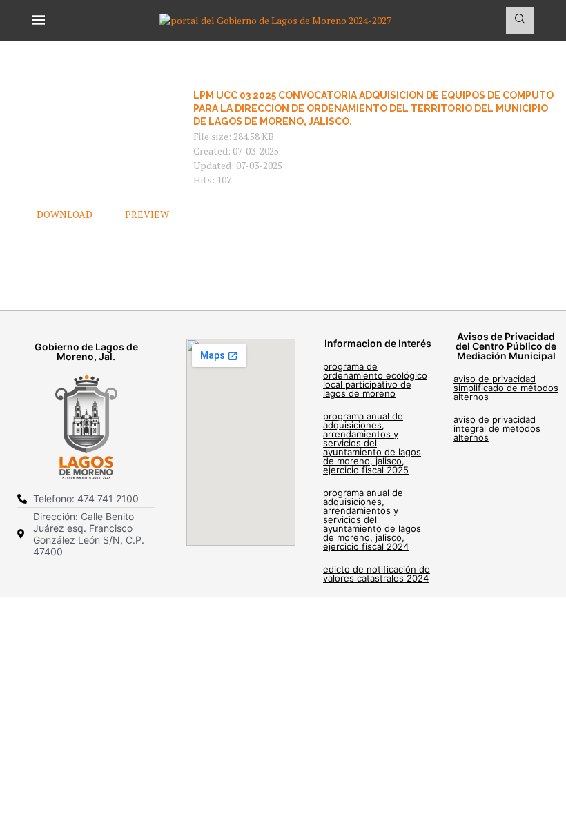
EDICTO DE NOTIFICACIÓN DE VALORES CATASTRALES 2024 (376, 574)
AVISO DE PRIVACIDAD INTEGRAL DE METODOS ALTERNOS (496, 428)
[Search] (520, 20)
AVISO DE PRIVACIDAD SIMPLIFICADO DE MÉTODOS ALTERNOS (505, 387)
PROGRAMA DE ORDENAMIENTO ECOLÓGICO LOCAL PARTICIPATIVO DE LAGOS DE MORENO (375, 380)
